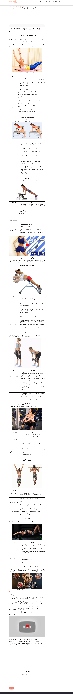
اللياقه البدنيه (57, 1)
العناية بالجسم (51, 1)
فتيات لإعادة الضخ (42, 28)
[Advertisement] (27, 16)
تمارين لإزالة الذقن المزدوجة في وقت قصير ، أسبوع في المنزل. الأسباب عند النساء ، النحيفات (24, 641)
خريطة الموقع (14, 692)
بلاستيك (45, 1)
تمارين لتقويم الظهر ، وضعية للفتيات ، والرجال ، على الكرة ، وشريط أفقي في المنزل (23, 639)
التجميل (41, 1)
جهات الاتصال (19, 692)
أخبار (62, 1)
